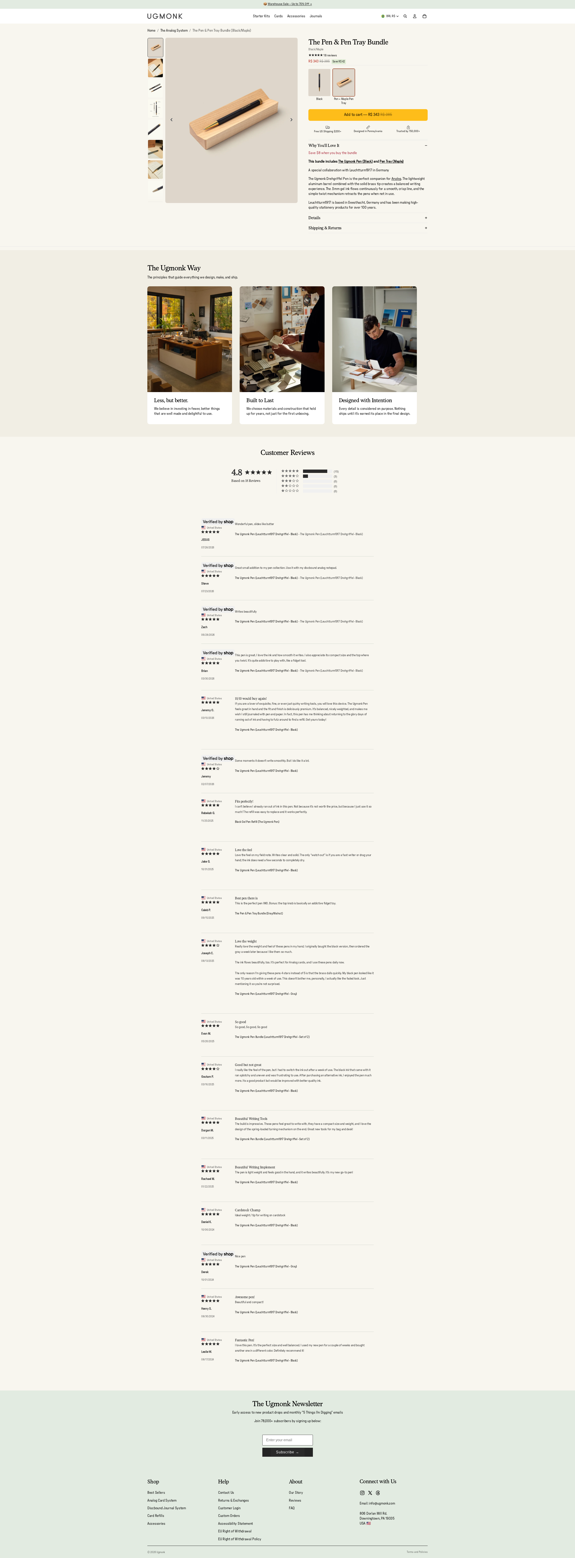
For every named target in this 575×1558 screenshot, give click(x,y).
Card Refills (155, 1516)
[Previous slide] (170, 120)
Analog (396, 179)
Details (314, 217)
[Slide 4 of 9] (155, 108)
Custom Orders (229, 1516)
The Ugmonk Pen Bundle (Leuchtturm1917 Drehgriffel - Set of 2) (272, 1037)
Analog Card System (162, 1500)
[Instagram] (362, 1492)
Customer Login (229, 1508)
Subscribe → (287, 1452)
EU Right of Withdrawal (234, 1531)
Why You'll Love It (323, 145)
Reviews (295, 1500)
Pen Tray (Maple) (392, 161)
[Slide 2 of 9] (155, 68)
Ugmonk (161, 1552)
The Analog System (174, 30)
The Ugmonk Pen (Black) (355, 161)
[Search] (405, 16)
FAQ (292, 1508)
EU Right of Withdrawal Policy (239, 1539)
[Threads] (378, 1492)
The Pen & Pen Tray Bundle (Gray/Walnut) (259, 913)
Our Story (296, 1492)
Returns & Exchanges (233, 1500)
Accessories (156, 1523)
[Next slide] (293, 120)
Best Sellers (156, 1492)
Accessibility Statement (235, 1523)
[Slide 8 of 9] (155, 190)
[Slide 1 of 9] (155, 47)
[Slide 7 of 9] (155, 169)
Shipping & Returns (325, 227)
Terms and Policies (417, 1552)
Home (151, 30)
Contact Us (226, 1492)
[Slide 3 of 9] (155, 88)
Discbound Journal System (166, 1508)
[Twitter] (370, 1492)
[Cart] (424, 16)
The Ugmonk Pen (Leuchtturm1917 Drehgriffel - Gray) (266, 994)
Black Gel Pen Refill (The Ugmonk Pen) (257, 822)
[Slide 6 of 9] (155, 149)
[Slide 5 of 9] (155, 129)
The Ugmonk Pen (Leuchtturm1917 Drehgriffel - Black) (266, 534)
